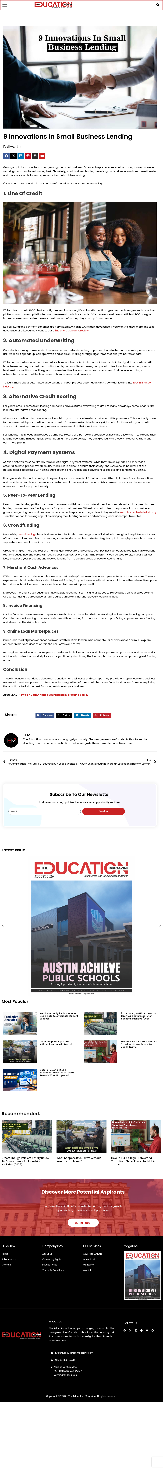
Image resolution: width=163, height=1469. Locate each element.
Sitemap (6, 1264)
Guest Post (89, 1259)
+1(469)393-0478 (64, 1360)
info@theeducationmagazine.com (73, 1352)
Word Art (88, 1270)
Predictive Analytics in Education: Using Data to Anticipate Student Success (59, 1016)
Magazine (88, 1264)
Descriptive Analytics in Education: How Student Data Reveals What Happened (57, 1072)
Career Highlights (51, 1259)
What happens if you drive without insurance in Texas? (56, 1043)
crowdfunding (26, 534)
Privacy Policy (49, 1264)
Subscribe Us (9, 1259)
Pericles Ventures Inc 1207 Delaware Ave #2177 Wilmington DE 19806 (66, 1371)
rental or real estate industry (138, 512)
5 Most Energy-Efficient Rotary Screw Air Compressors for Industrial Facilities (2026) (138, 1016)
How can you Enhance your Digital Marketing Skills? (53, 695)
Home (5, 1253)
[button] (157, 4)
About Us (47, 1253)
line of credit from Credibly (72, 330)
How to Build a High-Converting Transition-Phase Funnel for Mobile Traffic (138, 1044)
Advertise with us (92, 1253)
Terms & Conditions (53, 1270)
